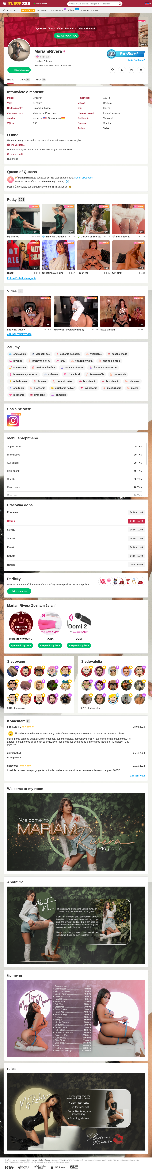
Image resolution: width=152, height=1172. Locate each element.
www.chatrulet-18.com (41, 1160)
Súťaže (71, 10)
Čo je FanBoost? (136, 60)
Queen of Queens (83, 177)
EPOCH (62, 1160)
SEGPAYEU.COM (72, 1160)
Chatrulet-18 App (89, 10)
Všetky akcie (57, 10)
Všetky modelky (11, 10)
